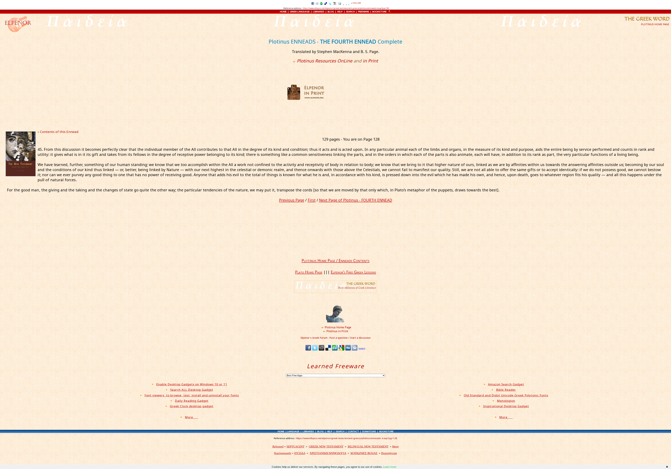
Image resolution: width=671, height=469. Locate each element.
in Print (370, 61)
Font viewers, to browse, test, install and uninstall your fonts (192, 395)
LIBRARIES (318, 11)
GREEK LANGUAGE (300, 11)
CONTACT (353, 431)
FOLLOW (357, 3)
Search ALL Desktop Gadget (191, 390)
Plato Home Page (308, 271)
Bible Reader (506, 390)
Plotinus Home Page (338, 327)
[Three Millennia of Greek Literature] (647, 21)
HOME (283, 11)
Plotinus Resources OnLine (324, 61)
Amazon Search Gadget (506, 384)
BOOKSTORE (379, 11)
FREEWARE (363, 11)
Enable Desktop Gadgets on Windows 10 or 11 (191, 384)
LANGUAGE (293, 431)
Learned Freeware (335, 366)
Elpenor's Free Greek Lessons (353, 271)
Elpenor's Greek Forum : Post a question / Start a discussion (336, 337)
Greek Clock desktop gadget (191, 406)
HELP (340, 11)
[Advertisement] (359, 92)
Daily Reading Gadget (191, 401)
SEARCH (350, 11)
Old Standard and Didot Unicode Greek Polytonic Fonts (506, 395)
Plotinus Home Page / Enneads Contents (335, 260)
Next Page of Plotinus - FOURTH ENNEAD (355, 200)
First (312, 200)
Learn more (389, 466)
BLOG (331, 11)
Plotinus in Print (337, 331)
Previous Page (291, 200)
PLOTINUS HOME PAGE (655, 24)
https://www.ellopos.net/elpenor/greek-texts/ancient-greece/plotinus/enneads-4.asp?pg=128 (346, 8)
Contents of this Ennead (59, 131)
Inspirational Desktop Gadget (506, 406)
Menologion (506, 401)
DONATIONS (369, 431)
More (191, 417)
